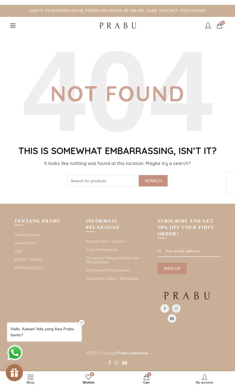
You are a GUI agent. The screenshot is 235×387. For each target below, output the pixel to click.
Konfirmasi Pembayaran (108, 270)
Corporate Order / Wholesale (112, 278)
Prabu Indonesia (133, 353)
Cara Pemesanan (102, 249)
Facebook (164, 308)
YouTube (172, 318)
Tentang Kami (26, 234)
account (208, 25)
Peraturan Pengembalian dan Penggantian (112, 260)
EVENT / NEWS (28, 259)
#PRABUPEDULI (29, 268)
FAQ (18, 251)
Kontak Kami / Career (105, 241)
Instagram (176, 308)
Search (153, 180)
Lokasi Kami (25, 243)
